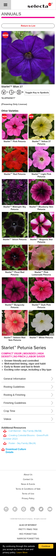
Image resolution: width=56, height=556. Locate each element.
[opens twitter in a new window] (41, 509)
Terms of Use (28, 493)
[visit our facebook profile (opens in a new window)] (15, 509)
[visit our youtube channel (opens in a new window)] (50, 509)
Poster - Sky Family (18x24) (21, 443)
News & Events (28, 484)
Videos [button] (7, 419)
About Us (28, 474)
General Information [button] (15, 378)
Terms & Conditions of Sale (28, 489)
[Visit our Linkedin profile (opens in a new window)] (32, 509)
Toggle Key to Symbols (37, 92)
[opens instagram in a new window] (6, 509)
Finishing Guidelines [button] (15, 403)
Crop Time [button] (9, 411)
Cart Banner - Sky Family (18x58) (24, 430)
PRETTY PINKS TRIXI (28, 529)
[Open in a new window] (24, 509)
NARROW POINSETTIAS (28, 538)
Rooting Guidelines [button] (14, 386)
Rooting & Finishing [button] (14, 394)
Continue (46, 546)
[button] (5, 5)
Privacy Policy (28, 498)
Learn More (21, 552)
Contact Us (28, 479)
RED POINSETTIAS (28, 534)
